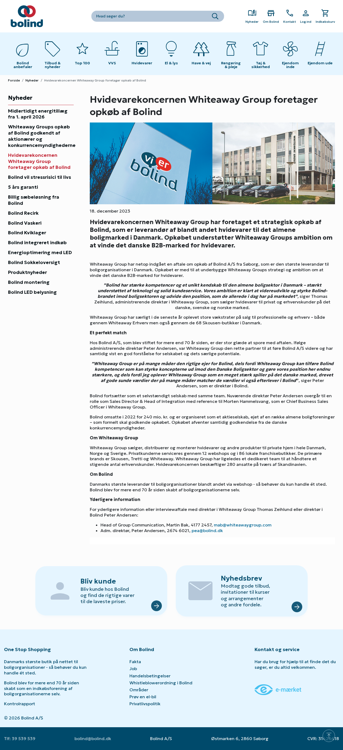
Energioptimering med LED (40, 252)
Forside (14, 80)
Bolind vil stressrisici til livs (39, 177)
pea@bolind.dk (207, 530)
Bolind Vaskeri (25, 223)
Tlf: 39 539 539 (19, 738)
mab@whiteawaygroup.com (242, 525)
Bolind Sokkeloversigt (34, 262)
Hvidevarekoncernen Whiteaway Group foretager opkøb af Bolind (39, 161)
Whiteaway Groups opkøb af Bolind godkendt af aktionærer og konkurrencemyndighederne (41, 136)
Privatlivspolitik (145, 703)
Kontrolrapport (19, 703)
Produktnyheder (27, 272)
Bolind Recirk (23, 213)
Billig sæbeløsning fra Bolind (33, 200)
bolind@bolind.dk (92, 738)
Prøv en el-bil (142, 696)
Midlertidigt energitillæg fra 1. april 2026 (38, 114)
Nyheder (32, 80)
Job (133, 668)
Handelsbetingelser (149, 675)
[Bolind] (27, 16)
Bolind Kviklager (27, 233)
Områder (138, 689)
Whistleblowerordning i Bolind (160, 682)
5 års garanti (23, 187)
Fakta (135, 661)
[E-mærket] (278, 689)
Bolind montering (29, 282)
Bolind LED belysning (32, 292)
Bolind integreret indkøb (37, 243)
